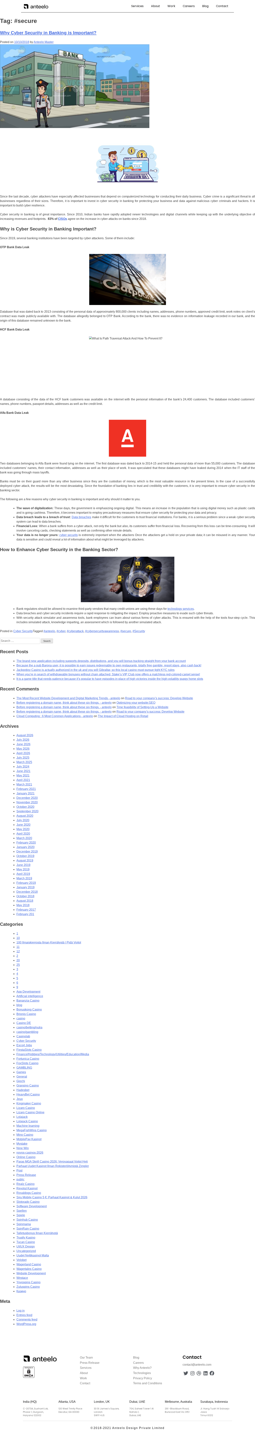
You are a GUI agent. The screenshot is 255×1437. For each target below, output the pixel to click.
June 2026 (23, 744)
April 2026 (23, 753)
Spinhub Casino (27, 1219)
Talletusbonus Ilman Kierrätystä (37, 1233)
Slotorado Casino (28, 1201)
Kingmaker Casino (28, 1103)
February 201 (25, 914)
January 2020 (25, 847)
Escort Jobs (24, 1045)
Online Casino (25, 1157)
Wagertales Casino (29, 1268)
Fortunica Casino (27, 1058)
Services (137, 6)
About (155, 6)
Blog (205, 6)
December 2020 (27, 797)
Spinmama (23, 1224)
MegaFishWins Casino (31, 1130)
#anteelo (49, 631)
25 (18, 964)
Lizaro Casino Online (30, 1112)
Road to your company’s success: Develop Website (159, 698)
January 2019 (25, 887)
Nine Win (22, 1148)
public (20, 1179)
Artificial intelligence (29, 996)
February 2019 (26, 882)
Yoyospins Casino (28, 1282)
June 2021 (23, 771)
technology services (180, 608)
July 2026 (22, 739)
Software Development (31, 1206)
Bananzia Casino (27, 1000)
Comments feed (26, 1319)
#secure (125, 631)
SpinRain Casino (27, 1228)
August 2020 (24, 815)
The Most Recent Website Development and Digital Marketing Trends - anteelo (68, 698)
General (21, 1076)
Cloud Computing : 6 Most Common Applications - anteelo (54, 716)
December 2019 (27, 851)
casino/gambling (27, 1031)
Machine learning (27, 1125)
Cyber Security (23, 631)
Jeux (19, 1099)
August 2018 (24, 900)
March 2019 (24, 878)
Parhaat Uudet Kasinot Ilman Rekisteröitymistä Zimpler (52, 1166)
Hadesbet (22, 1090)
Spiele (20, 1215)
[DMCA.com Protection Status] (29, 1377)
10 (18, 938)
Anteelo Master (44, 42)
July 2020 (22, 820)
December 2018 (27, 891)
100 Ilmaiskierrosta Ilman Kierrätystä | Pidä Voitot (48, 942)
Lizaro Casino (25, 1107)
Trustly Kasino (25, 1237)
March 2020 (24, 838)
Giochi (20, 1081)
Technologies (142, 1373)
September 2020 (27, 811)
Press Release (26, 1175)
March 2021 (24, 784)
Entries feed (24, 1315)
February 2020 (26, 842)
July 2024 (22, 766)
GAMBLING (24, 1067)
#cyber (61, 631)
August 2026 (24, 735)
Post (19, 1170)
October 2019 (25, 856)
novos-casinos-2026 (29, 1152)
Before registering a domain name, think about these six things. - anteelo (64, 702)
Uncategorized (26, 1251)
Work (171, 6)
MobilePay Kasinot (28, 1139)
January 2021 (25, 793)
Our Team (86, 1357)
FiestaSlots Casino (29, 1049)
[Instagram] (192, 1373)
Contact (222, 6)
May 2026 (22, 748)
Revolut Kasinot (27, 1188)
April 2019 (23, 873)
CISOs (62, 218)
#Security (139, 631)
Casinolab (23, 1036)
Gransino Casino (27, 1085)
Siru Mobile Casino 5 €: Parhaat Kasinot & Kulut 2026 (51, 1197)
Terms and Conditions (147, 1383)
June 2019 (23, 865)
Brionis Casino (26, 1014)
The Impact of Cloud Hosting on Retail (123, 716)
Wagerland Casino (28, 1264)
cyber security (68, 535)
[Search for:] (20, 640)
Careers (189, 6)
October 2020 (25, 806)
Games (21, 1072)
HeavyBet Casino (28, 1094)
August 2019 (24, 860)
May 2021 (22, 775)
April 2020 (23, 833)
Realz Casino (25, 1183)
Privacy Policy (142, 1378)
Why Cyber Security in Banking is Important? (48, 32)
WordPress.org (26, 1324)
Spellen (21, 1210)
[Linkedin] (205, 1373)
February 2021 (26, 789)
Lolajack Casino (27, 1121)
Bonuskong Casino (29, 1009)
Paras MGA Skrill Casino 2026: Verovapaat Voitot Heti (52, 1161)
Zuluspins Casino (28, 1286)
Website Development (31, 1273)
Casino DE (23, 1023)
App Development (28, 991)
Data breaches (81, 517)
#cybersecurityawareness (102, 631)
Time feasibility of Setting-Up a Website (142, 707)
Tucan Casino (25, 1242)
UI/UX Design (25, 1246)
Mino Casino (24, 1134)
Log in (20, 1310)
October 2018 (25, 896)
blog (19, 1005)
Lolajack (22, 1116)
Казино (21, 1291)
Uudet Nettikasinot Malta (32, 1255)
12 (18, 951)
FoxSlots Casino (27, 1063)
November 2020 (27, 802)
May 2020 (22, 829)
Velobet (21, 1259)
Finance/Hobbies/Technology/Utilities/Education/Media (52, 1054)
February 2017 (26, 909)
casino (20, 1018)
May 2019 (22, 869)
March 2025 (24, 762)
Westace (22, 1277)
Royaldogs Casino (28, 1192)
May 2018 (22, 905)
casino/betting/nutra (29, 1027)
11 (18, 946)
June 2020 (23, 824)
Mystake (21, 1143)
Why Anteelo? (142, 1367)
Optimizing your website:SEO (135, 702)
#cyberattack (75, 631)
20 (18, 960)
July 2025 (22, 757)
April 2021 (23, 780)
